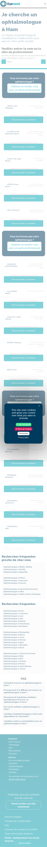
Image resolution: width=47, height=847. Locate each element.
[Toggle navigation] (45, 4)
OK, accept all (24, 425)
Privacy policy (23, 437)
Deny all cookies (24, 429)
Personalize (23, 433)
